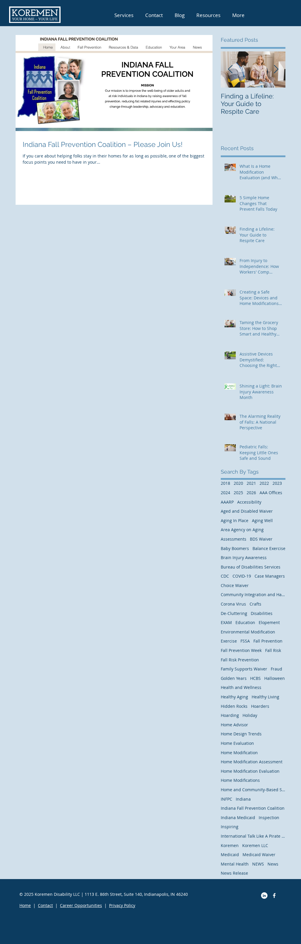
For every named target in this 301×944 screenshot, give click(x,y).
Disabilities (261, 613)
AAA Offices (271, 492)
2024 (225, 492)
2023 (277, 483)
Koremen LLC (255, 845)
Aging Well (262, 520)
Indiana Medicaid (238, 817)
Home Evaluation (237, 743)
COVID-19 (242, 576)
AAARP (227, 502)
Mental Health (235, 864)
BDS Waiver (261, 539)
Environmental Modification (248, 632)
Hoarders (260, 706)
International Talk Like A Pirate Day (253, 836)
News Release (234, 873)
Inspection (269, 817)
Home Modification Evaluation (250, 771)
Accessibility (249, 502)
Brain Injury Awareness (244, 557)
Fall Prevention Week (241, 650)
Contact (45, 905)
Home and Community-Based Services (253, 789)
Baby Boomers (235, 548)
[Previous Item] (230, 69)
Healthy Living (265, 697)
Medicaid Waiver (259, 854)
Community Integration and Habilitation (253, 594)
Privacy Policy (122, 905)
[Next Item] (276, 69)
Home (25, 905)
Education (245, 622)
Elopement (269, 622)
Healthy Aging (234, 697)
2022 (264, 483)
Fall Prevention (267, 641)
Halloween (274, 678)
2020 (238, 483)
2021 (251, 483)
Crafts (255, 604)
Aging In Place (234, 520)
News (272, 864)
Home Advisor (234, 724)
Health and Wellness (241, 687)
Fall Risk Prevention (240, 660)
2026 (251, 492)
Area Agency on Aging (242, 529)
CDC (225, 576)
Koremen (230, 845)
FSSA (245, 641)
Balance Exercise (268, 548)
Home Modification (239, 752)
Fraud (276, 669)
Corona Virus (233, 604)
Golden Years (234, 678)
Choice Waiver (235, 585)
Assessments (233, 539)
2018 (225, 483)
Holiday (250, 715)
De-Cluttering (234, 613)
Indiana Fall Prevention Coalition (253, 808)
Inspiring (229, 826)
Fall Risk (273, 650)
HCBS (255, 678)
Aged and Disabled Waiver (247, 511)
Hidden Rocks (234, 706)
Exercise (229, 641)
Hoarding (230, 715)
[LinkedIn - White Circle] (264, 895)
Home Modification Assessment (251, 761)
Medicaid (230, 854)
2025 (238, 492)
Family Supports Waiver (244, 669)
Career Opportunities (81, 905)
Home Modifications (240, 780)
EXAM (226, 622)
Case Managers (270, 576)
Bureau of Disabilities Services (250, 567)
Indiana (243, 799)
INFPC (226, 799)
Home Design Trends (241, 734)
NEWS (258, 864)
